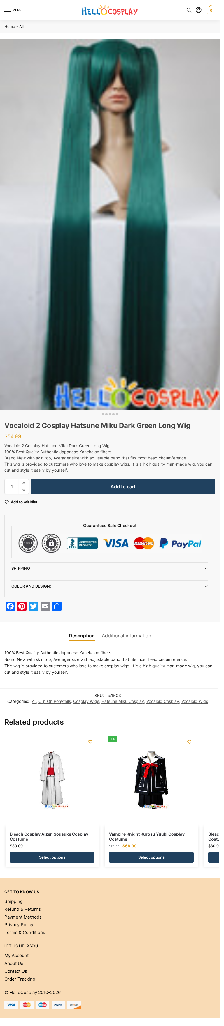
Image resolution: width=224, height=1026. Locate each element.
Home (9, 26)
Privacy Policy (18, 924)
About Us (13, 963)
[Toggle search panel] (189, 10)
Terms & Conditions (24, 932)
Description (82, 635)
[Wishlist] (90, 741)
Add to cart (123, 486)
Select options (52, 857)
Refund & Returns (22, 909)
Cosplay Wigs (86, 701)
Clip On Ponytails (54, 701)
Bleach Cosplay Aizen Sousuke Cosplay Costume (49, 837)
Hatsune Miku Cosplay (123, 701)
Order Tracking (19, 979)
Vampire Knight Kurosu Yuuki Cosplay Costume (147, 837)
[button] (210, 10)
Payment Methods (23, 917)
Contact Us (15, 971)
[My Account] (198, 10)
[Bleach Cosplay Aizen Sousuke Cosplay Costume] (52, 779)
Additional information (126, 635)
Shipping (20, 568)
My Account (16, 955)
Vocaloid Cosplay (162, 701)
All (21, 26)
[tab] (81, 636)
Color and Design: (31, 586)
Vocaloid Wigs (194, 701)
